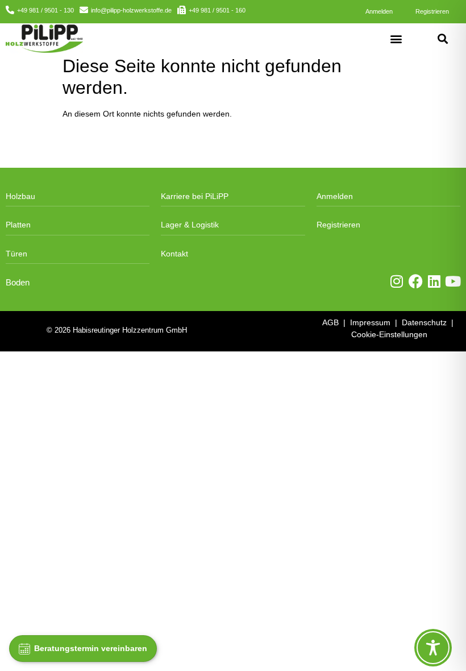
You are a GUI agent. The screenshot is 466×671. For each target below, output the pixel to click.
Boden (18, 282)
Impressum (370, 322)
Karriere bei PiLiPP (194, 196)
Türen (16, 253)
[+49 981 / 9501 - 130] (10, 10)
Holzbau (20, 196)
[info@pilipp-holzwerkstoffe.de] (84, 10)
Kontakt (174, 253)
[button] (396, 38)
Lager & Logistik (190, 224)
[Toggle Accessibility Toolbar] (433, 647)
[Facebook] (416, 281)
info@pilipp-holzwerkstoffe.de (131, 10)
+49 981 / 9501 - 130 (45, 10)
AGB (330, 322)
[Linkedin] (434, 281)
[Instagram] (397, 281)
